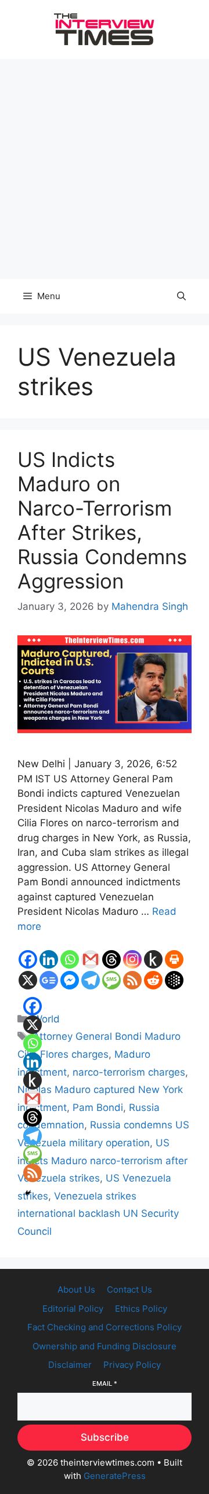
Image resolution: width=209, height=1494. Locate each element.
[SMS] (111, 980)
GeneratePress (115, 1475)
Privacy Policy (132, 1364)
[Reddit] (153, 980)
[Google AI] (174, 980)
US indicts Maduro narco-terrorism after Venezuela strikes (102, 1160)
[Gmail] (90, 959)
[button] (181, 296)
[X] (28, 980)
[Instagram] (132, 959)
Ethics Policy (141, 1308)
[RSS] (132, 980)
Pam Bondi (98, 1107)
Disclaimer (70, 1364)
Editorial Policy (72, 1308)
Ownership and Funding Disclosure (104, 1346)
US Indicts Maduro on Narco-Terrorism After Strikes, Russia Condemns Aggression (102, 520)
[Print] (174, 959)
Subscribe (105, 1437)
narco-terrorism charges (129, 1072)
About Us (76, 1289)
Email (104, 1383)
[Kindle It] (153, 959)
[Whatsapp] (69, 959)
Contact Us (129, 1289)
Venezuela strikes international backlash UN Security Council (98, 1213)
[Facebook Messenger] (69, 980)
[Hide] (28, 1193)
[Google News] (48, 980)
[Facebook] (28, 959)
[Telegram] (90, 980)
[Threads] (111, 959)
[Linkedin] (48, 959)
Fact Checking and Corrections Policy (104, 1327)
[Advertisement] (104, 169)
